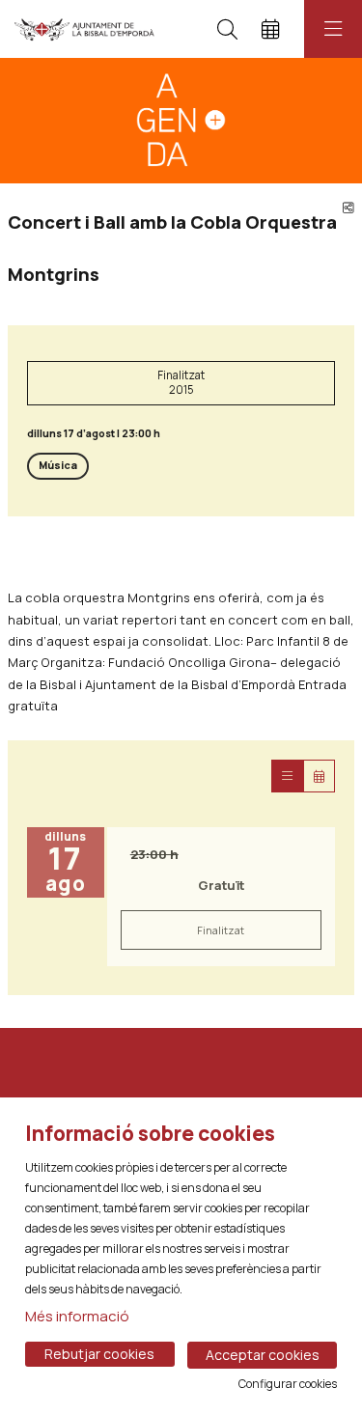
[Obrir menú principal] (333, 29)
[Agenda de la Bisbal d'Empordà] (84, 29)
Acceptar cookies (263, 1355)
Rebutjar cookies (99, 1354)
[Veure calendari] (319, 776)
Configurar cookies (287, 1384)
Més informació (77, 1316)
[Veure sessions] (287, 776)
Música (58, 465)
